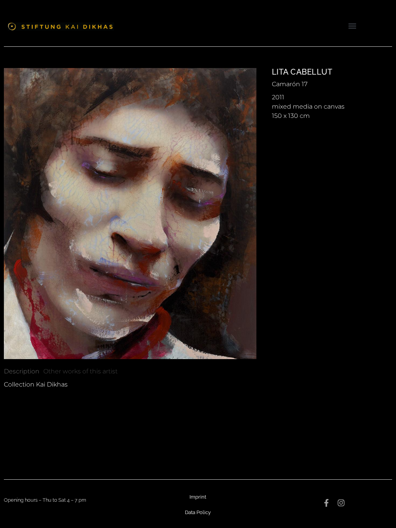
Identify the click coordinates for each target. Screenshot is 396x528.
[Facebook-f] (326, 502)
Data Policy (198, 512)
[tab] (21, 371)
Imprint (197, 497)
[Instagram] (341, 502)
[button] (352, 25)
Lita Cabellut (302, 72)
